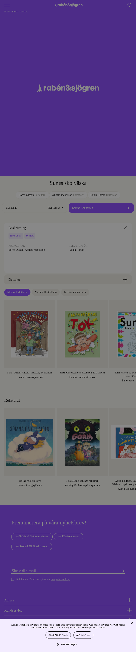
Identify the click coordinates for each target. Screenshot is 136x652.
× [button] (132, 623)
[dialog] (68, 326)
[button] (68, 644)
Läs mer (110, 627)
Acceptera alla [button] (58, 635)
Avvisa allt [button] (83, 635)
